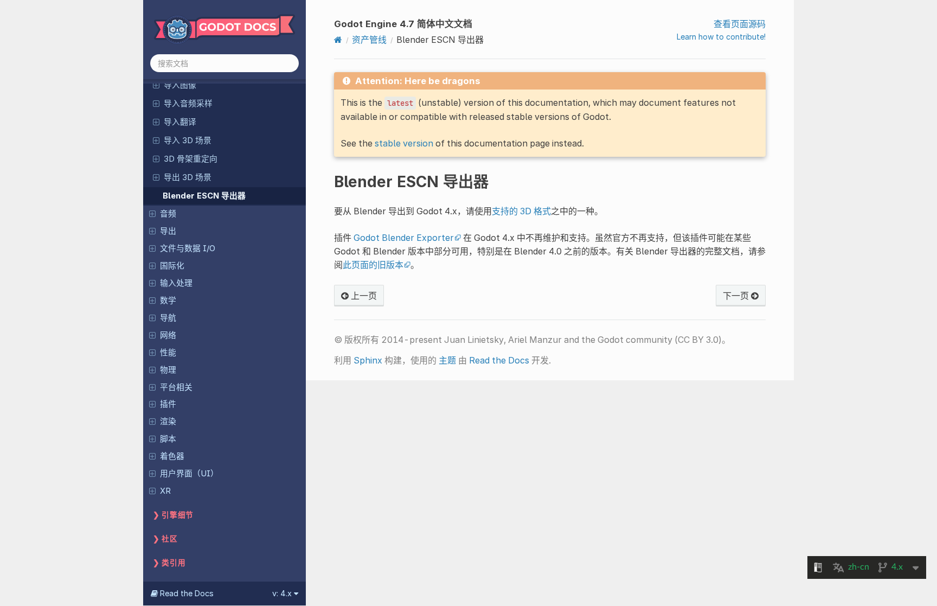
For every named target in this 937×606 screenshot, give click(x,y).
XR (165, 491)
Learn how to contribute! (721, 36)
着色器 (172, 456)
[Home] (338, 39)
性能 (168, 353)
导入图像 (180, 85)
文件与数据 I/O (187, 248)
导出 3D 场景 (187, 177)
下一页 (737, 295)
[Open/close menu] (156, 85)
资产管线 (369, 39)
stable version (404, 143)
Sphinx (368, 360)
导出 (168, 231)
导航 (168, 318)
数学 (168, 300)
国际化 (172, 266)
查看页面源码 (740, 23)
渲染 (168, 421)
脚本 (168, 439)
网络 (168, 335)
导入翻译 (180, 122)
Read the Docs (499, 360)
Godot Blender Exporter (404, 237)
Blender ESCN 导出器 (204, 196)
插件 (168, 404)
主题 (447, 360)
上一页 (363, 295)
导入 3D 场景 (187, 140)
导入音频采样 (188, 104)
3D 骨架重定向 (190, 159)
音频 (168, 214)
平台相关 (176, 387)
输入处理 (176, 283)
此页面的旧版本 (373, 264)
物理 (168, 370)
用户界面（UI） (189, 474)
